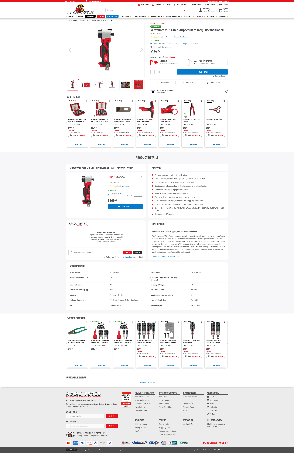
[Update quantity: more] (166, 72)
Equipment (200, 16)
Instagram (213, 400)
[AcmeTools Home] (80, 8)
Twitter (212, 404)
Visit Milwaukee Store (158, 24)
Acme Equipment (165, 400)
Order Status (188, 404)
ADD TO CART (204, 71)
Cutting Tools (95, 20)
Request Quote (189, 407)
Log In (185, 400)
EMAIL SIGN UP (72, 412)
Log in (128, 252)
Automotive (211, 16)
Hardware (223, 16)
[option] (73, 84)
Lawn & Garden (156, 16)
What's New (113, 16)
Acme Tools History (142, 400)
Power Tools (84, 20)
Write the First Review (181, 37)
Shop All (70, 16)
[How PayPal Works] (96, 443)
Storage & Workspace (140, 16)
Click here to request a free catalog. (216, 425)
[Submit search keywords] (185, 10)
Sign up (137, 252)
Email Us (188, 424)
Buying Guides (140, 427)
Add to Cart (79, 144)
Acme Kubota (164, 404)
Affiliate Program (141, 424)
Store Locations (141, 410)
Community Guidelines (124, 257)
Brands (80, 16)
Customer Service (190, 397)
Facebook (213, 397)
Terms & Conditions (101, 450)
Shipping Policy (165, 427)
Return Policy (164, 424)
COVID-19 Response (167, 434)
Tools (75, 20)
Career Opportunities (143, 404)
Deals (102, 16)
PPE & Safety (188, 16)
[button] (208, 10)
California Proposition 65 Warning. (165, 256)
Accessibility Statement (120, 450)
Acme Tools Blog (165, 407)
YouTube (213, 410)
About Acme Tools (142, 397)
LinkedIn (213, 407)
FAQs (185, 410)
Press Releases (140, 407)
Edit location (194, 44)
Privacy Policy (85, 450)
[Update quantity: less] (152, 72)
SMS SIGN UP (71, 421)
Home (68, 20)
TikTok (212, 414)
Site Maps (138, 431)
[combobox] (146, 10)
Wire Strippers (108, 20)
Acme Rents (163, 397)
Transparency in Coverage (169, 431)
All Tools (125, 16)
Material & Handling (173, 16)
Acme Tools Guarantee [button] (161, 47)
